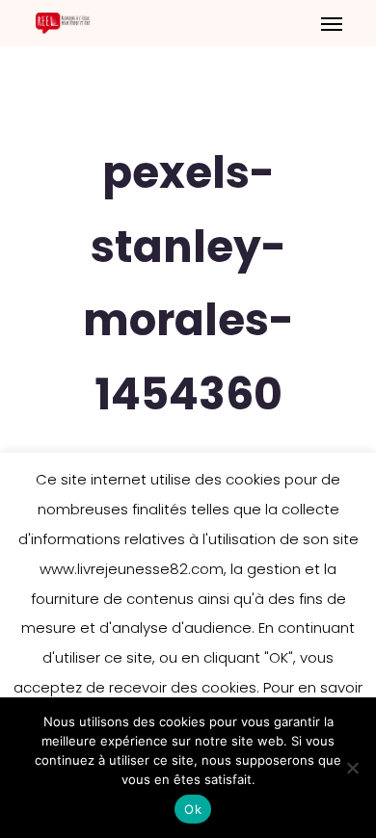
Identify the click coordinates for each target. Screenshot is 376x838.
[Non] (352, 767)
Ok (192, 809)
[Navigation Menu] (331, 23)
